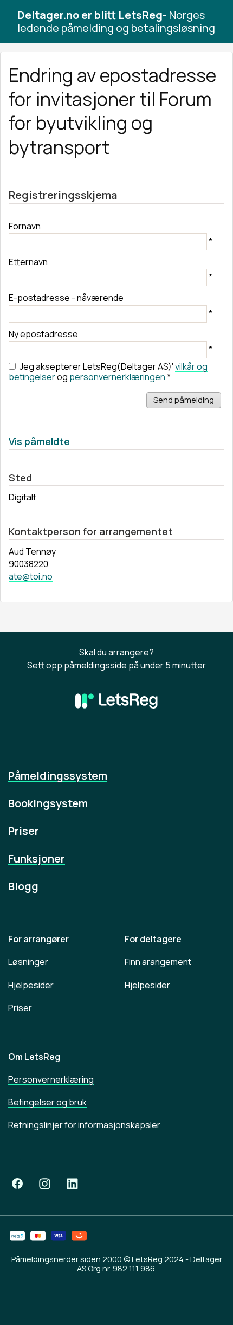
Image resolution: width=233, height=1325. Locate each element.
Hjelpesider (31, 985)
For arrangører (38, 939)
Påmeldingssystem (57, 775)
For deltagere (153, 939)
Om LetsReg (34, 1057)
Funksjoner (36, 858)
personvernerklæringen (117, 377)
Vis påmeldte (39, 441)
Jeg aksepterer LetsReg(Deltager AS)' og (108, 372)
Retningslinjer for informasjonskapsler (84, 1125)
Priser (23, 831)
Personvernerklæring (51, 1079)
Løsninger (28, 962)
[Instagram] (44, 1184)
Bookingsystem (48, 803)
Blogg (23, 886)
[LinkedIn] (72, 1184)
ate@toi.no (31, 576)
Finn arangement (158, 962)
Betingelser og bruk (47, 1102)
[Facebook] (17, 1184)
